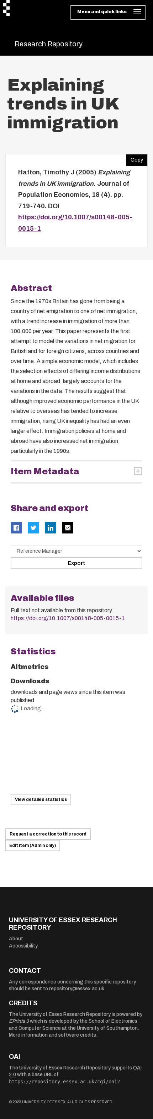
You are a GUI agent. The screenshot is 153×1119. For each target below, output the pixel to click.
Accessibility (23, 946)
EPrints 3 (19, 1021)
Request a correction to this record (48, 834)
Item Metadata (45, 471)
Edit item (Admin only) (32, 845)
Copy (134, 158)
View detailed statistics (41, 799)
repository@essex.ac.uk (76, 988)
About (16, 938)
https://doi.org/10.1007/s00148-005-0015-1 (68, 618)
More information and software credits (52, 1035)
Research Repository (49, 44)
